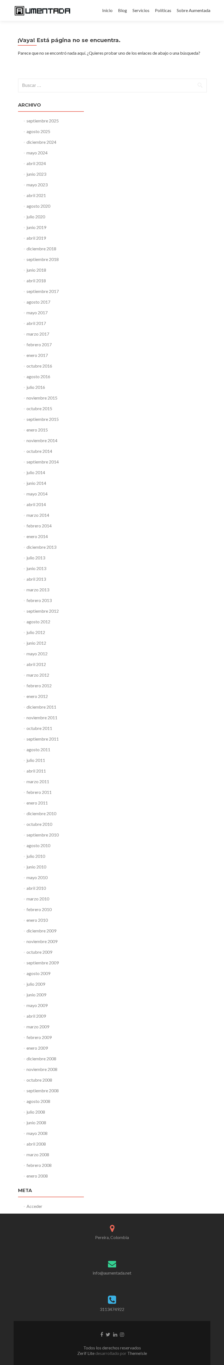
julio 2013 (35, 557)
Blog (122, 10)
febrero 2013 (39, 600)
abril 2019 (36, 237)
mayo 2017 (37, 312)
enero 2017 (37, 355)
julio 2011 (35, 760)
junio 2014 (36, 483)
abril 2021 (36, 195)
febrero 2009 (39, 1037)
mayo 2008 (37, 1133)
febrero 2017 (39, 344)
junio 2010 (36, 866)
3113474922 (112, 1309)
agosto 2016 (38, 376)
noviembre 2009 (41, 941)
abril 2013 (36, 579)
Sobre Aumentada (193, 10)
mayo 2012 (37, 653)
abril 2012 (36, 664)
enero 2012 (37, 696)
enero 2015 (37, 429)
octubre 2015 (39, 408)
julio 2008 (35, 1111)
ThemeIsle (137, 1353)
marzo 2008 (37, 1154)
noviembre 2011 (41, 717)
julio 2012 (35, 632)
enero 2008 (37, 1175)
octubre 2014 (39, 451)
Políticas (163, 10)
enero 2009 (37, 1047)
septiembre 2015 (42, 419)
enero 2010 (37, 920)
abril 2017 (36, 323)
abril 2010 (36, 888)
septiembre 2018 (42, 259)
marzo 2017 (37, 333)
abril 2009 (36, 1015)
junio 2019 (36, 227)
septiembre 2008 (42, 1090)
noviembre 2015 (41, 397)
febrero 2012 (39, 685)
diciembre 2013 (41, 547)
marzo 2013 (37, 589)
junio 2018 (36, 269)
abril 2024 (36, 163)
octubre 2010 (39, 824)
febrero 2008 (39, 1165)
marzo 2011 (37, 781)
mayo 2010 (37, 877)
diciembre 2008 (41, 1058)
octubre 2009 (39, 952)
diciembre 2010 (41, 813)
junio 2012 (36, 642)
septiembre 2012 (42, 610)
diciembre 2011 (41, 706)
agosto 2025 (38, 131)
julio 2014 (35, 472)
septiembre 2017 (42, 291)
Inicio (107, 10)
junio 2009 (36, 994)
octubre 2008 (39, 1079)
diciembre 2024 (41, 142)
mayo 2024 (37, 152)
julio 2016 (35, 387)
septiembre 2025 (42, 120)
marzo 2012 (37, 674)
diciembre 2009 (41, 930)
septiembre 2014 (42, 461)
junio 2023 (36, 174)
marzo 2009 (37, 1026)
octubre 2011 (39, 728)
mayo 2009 (37, 1005)
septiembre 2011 (42, 738)
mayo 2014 (37, 493)
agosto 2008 (38, 1101)
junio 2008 (36, 1122)
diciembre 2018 (41, 248)
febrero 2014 (39, 525)
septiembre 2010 (42, 834)
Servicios (140, 10)
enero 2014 (37, 536)
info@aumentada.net (112, 1272)
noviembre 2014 (41, 440)
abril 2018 (36, 280)
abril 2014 (36, 504)
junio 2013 (36, 568)
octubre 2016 (39, 365)
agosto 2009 (38, 973)
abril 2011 (36, 770)
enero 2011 (37, 802)
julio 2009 (35, 984)
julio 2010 (35, 856)
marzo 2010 (37, 898)
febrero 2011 (39, 792)
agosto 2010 (38, 845)
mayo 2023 (37, 184)
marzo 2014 (37, 515)
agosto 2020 (38, 206)
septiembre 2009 (42, 962)
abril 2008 (36, 1143)
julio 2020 (35, 216)
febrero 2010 (39, 909)
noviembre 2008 (41, 1069)
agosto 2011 (38, 749)
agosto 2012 (38, 621)
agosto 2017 (38, 301)
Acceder (34, 1206)
